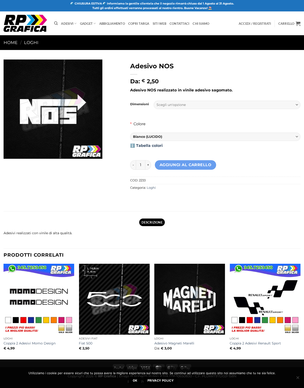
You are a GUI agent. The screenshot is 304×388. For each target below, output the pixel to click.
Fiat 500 (85, 343)
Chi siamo (201, 23)
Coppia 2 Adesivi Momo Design (30, 343)
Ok (135, 380)
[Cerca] (56, 23)
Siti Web (159, 23)
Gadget (86, 23)
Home (11, 42)
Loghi (31, 42)
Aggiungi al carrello (185, 165)
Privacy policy (160, 380)
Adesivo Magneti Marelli (174, 343)
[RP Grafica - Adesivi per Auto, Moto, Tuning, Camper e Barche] (25, 23)
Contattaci (180, 23)
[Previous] (3, 311)
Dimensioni (139, 104)
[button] (289, 23)
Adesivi (67, 23)
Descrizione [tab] (152, 222)
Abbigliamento (112, 23)
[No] (297, 379)
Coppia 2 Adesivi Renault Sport (255, 343)
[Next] (300, 311)
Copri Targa (138, 23)
